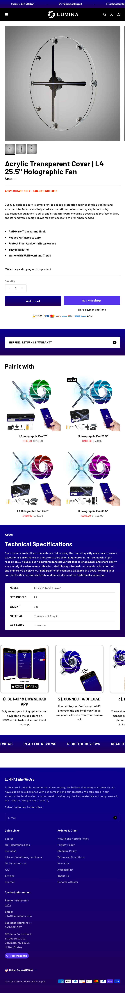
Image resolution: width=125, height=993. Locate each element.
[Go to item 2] (21, 149)
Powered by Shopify (35, 981)
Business (10, 851)
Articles (9, 875)
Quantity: (10, 281)
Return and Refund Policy (73, 838)
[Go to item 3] (32, 149)
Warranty (63, 863)
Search (9, 838)
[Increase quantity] (22, 288)
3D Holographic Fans (17, 844)
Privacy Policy (66, 844)
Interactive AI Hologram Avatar (24, 857)
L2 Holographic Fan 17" (33, 436)
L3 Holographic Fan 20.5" (92, 436)
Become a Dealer (67, 882)
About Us (63, 875)
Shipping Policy (67, 851)
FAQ (7, 869)
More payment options (92, 309)
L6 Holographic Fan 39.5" (92, 511)
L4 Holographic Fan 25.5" (32, 511)
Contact (10, 882)
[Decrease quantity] (9, 288)
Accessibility (65, 869)
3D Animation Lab (16, 863)
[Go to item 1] (10, 149)
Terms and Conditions (71, 857)
